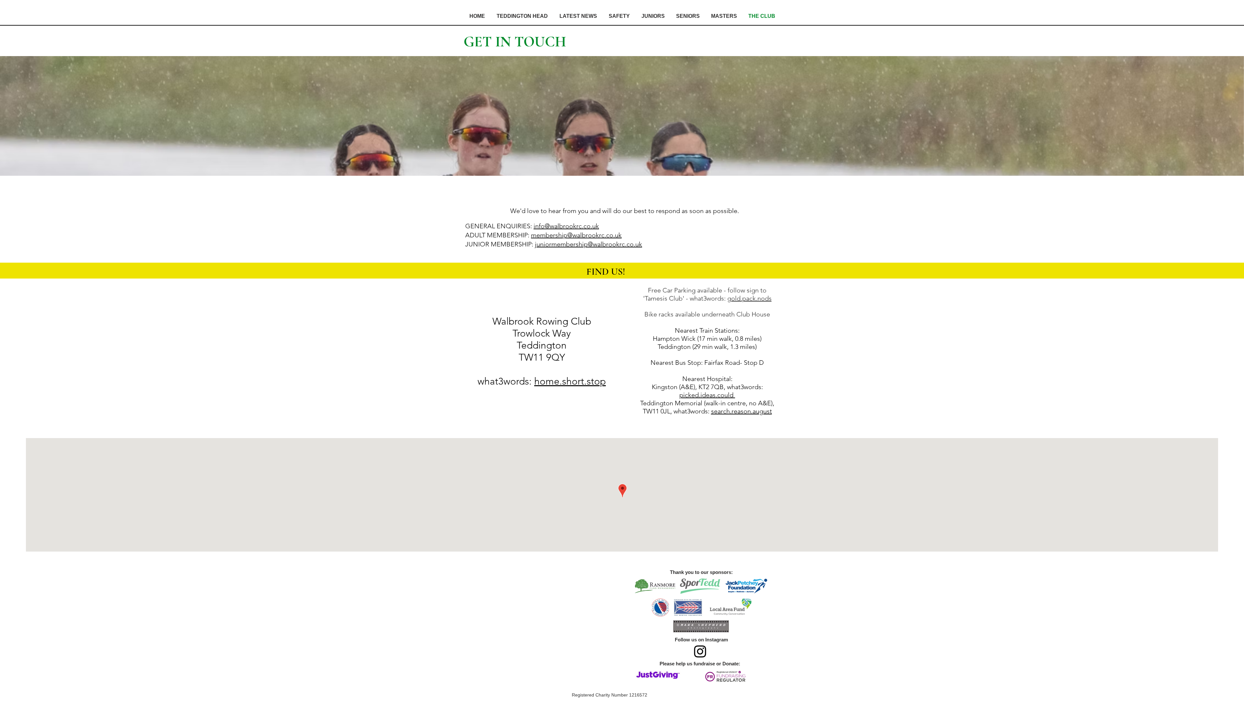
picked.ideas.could (707, 395)
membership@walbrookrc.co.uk (576, 235)
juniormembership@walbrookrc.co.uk (588, 244)
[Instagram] (700, 651)
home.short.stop (570, 381)
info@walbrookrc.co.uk (566, 226)
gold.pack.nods (749, 298)
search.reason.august (741, 411)
